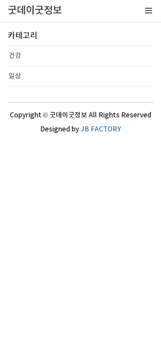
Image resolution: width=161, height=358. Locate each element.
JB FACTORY (100, 129)
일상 (15, 76)
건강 (15, 56)
